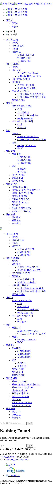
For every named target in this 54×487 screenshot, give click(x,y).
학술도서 (16, 133)
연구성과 (21, 127)
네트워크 (16, 52)
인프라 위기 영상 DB (22, 193)
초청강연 (21, 169)
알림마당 (10, 214)
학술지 (15, 142)
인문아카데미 (18, 175)
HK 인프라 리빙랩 (21, 79)
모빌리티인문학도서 (22, 208)
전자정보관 (11, 184)
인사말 (15, 42)
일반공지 (16, 217)
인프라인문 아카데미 (28, 115)
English (15, 26)
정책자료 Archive (20, 202)
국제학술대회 (24, 160)
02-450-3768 (8, 457)
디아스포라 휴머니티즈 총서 (31, 139)
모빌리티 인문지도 (21, 211)
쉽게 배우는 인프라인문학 (30, 94)
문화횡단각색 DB (20, 199)
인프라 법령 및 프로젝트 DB (26, 190)
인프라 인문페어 (25, 85)
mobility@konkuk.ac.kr (17, 459)
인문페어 (16, 82)
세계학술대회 (24, 157)
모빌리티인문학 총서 (28, 136)
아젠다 (9, 103)
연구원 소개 (12, 39)
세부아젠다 (23, 112)
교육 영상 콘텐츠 (20, 91)
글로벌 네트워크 (25, 55)
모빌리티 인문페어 (26, 88)
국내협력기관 (24, 61)
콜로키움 (21, 172)
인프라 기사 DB (20, 187)
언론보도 (16, 220)
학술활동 (10, 151)
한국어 (9, 20)
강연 (14, 166)
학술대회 (16, 154)
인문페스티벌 (18, 100)
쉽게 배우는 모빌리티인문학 (31, 97)
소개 (19, 109)
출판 (8, 130)
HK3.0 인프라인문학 (22, 106)
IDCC (20, 148)
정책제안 (16, 205)
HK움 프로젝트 (25, 118)
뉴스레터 (16, 223)
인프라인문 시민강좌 (28, 73)
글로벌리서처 (18, 181)
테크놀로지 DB (19, 196)
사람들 (15, 49)
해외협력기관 (24, 58)
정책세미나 (17, 178)
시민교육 (16, 70)
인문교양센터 (13, 64)
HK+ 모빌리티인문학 (22, 121)
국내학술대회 (24, 163)
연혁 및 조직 (18, 46)
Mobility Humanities (26, 145)
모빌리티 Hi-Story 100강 (29, 76)
